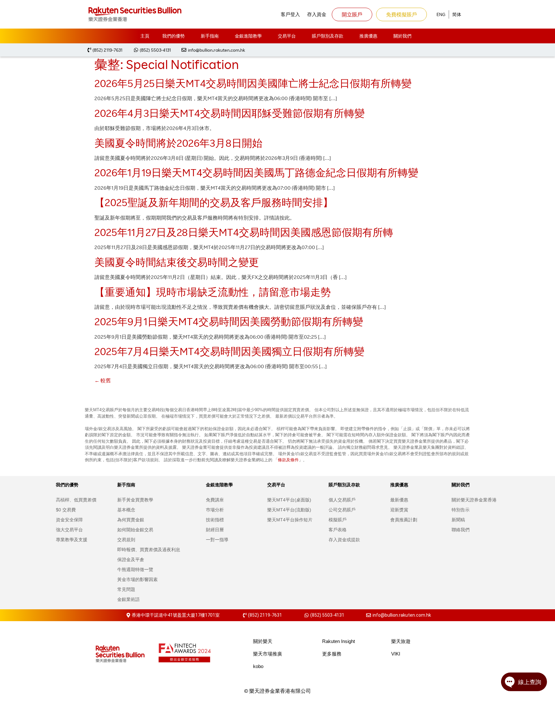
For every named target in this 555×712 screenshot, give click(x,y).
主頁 (144, 36)
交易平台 (287, 36)
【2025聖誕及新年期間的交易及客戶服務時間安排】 (213, 202)
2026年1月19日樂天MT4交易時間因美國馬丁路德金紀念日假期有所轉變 (256, 172)
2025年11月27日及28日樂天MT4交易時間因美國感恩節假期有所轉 (243, 232)
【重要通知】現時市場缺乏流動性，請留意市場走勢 (212, 291)
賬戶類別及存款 (327, 36)
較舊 (102, 380)
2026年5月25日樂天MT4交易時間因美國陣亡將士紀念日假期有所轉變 (252, 83)
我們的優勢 (173, 36)
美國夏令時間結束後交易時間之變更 (176, 261)
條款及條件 (288, 459)
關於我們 (402, 36)
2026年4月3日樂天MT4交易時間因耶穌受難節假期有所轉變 (229, 112)
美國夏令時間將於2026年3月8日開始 (178, 142)
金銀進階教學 (248, 36)
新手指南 (210, 36)
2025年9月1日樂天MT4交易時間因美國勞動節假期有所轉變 (228, 321)
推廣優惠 (368, 36)
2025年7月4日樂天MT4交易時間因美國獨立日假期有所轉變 (229, 351)
